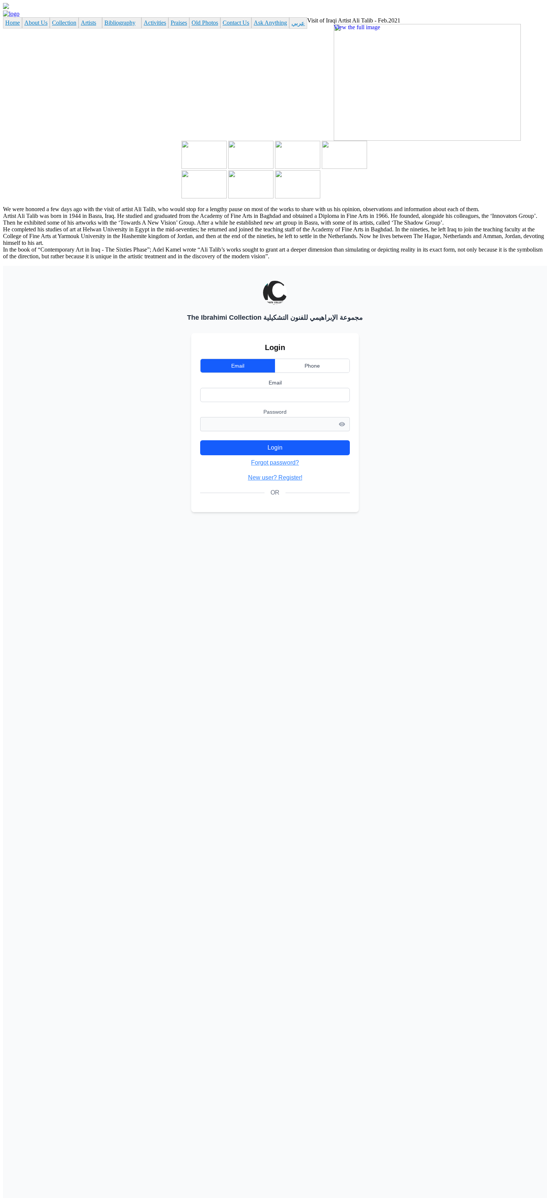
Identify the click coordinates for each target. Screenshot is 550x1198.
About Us (36, 22)
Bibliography (119, 22)
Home (12, 22)
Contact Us (236, 22)
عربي (298, 23)
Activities (155, 22)
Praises (179, 22)
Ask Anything (270, 22)
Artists (88, 22)
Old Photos (205, 22)
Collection (64, 22)
